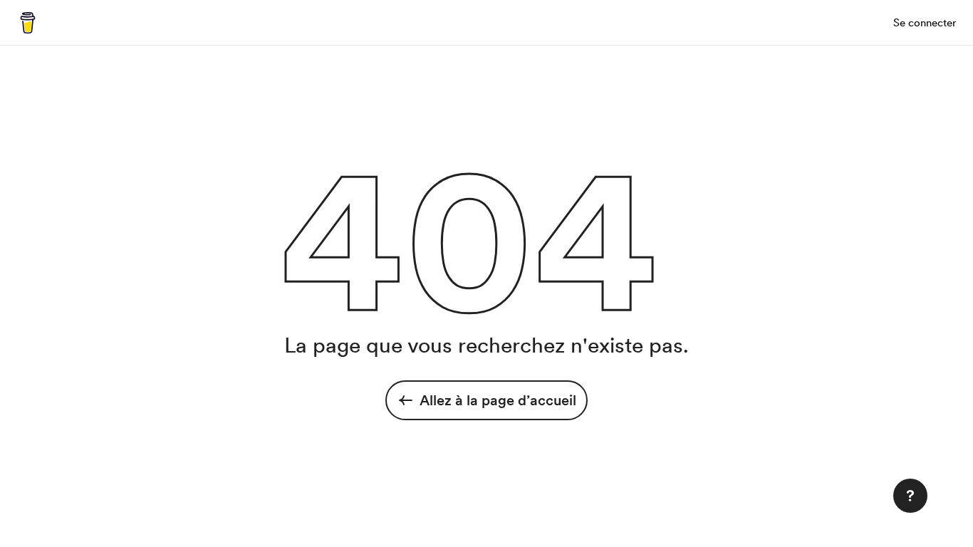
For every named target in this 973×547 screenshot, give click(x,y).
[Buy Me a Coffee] (27, 22)
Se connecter (924, 22)
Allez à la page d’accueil (498, 400)
